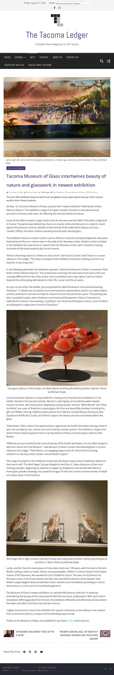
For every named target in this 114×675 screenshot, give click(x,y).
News (7, 57)
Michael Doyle (31, 192)
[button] (24, 57)
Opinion (19, 57)
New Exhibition (58, 192)
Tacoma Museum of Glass (75, 192)
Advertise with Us (14, 65)
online (70, 620)
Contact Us (72, 57)
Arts (32, 57)
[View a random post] (108, 61)
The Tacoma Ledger (57, 35)
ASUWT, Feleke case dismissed (70, 3)
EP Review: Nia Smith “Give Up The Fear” (35, 633)
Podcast (43, 57)
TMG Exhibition (92, 192)
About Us (57, 57)
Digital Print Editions (39, 65)
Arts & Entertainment (16, 168)
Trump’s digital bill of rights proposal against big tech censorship (79, 635)
